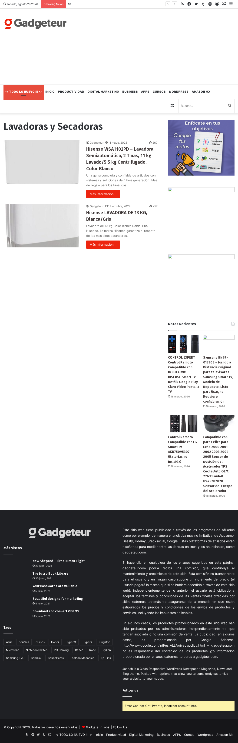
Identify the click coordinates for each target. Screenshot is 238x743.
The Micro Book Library (50, 574)
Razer (79, 650)
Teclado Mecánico (82, 658)
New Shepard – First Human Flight (59, 561)
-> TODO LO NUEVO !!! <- (23, 91)
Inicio (50, 91)
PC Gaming (61, 650)
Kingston (104, 642)
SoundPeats (56, 658)
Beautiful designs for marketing (58, 599)
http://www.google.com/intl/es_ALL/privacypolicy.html (163, 645)
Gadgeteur (96, 142)
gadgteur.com (206, 656)
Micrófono (12, 650)
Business (130, 91)
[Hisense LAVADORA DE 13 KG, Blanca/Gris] (41, 225)
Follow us (130, 690)
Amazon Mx (201, 91)
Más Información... (103, 194)
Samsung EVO (15, 658)
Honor (55, 642)
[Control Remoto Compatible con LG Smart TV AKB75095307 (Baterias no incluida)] (183, 423)
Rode (92, 650)
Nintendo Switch (36, 650)
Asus (9, 642)
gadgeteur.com (134, 552)
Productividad (71, 91)
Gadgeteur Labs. (98, 727)
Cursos (159, 91)
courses (24, 642)
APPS (145, 91)
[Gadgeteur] (35, 23)
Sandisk (36, 658)
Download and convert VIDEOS (56, 611)
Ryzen (106, 650)
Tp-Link (106, 658)
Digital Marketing (103, 91)
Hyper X (71, 642)
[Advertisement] (160, 45)
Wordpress (178, 91)
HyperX (87, 642)
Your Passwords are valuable (55, 586)
